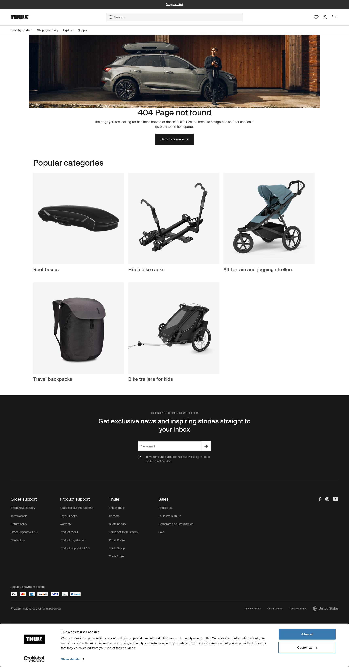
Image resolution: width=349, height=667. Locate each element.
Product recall (69, 532)
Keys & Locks (68, 516)
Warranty (65, 524)
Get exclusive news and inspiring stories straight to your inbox (174, 425)
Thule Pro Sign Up (169, 516)
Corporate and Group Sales (175, 524)
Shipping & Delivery (23, 508)
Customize (304, 647)
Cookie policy (275, 608)
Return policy (19, 524)
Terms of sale (19, 516)
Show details (70, 659)
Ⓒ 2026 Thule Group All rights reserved (36, 608)
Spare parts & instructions (76, 508)
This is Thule (117, 508)
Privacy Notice (253, 608)
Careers (114, 516)
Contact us (18, 540)
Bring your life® (174, 4)
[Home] (58, 17)
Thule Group (117, 548)
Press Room (117, 540)
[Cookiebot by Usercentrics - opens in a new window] (34, 659)
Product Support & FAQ (75, 548)
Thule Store (116, 556)
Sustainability (117, 524)
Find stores (165, 508)
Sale (161, 532)
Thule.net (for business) (123, 532)
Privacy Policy (190, 457)
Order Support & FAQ (24, 532)
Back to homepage (174, 139)
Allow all (307, 634)
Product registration (72, 540)
